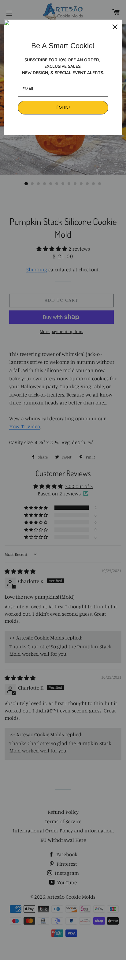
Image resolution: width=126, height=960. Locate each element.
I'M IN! (63, 107)
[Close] (115, 27)
